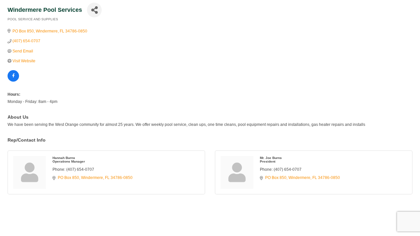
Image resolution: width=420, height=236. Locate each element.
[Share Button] (94, 10)
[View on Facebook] (13, 80)
